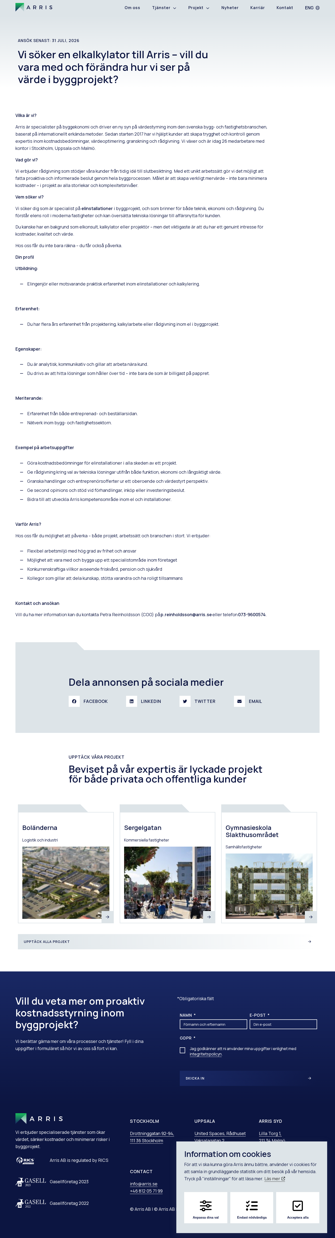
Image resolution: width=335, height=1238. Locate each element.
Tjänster (161, 7)
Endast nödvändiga (252, 1217)
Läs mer (272, 1178)
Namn (186, 1015)
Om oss (132, 7)
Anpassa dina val (206, 1217)
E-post (258, 1015)
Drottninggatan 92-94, (152, 1133)
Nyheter (230, 7)
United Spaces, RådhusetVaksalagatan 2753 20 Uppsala (220, 1140)
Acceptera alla (298, 1217)
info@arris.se (143, 1184)
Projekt (196, 7)
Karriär (257, 7)
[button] (90, 701)
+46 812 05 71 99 (146, 1191)
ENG (309, 8)
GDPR (186, 1038)
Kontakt (285, 7)
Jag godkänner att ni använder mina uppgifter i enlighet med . (243, 1051)
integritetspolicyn (206, 1054)
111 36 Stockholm (146, 1140)
